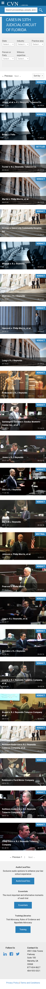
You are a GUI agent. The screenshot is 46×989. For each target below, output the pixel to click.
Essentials (23, 905)
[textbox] (8, 44)
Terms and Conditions (30, 983)
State (4, 41)
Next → (17, 76)
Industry (20, 41)
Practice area (37, 41)
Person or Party (6, 53)
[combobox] (8, 44)
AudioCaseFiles (23, 881)
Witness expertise (21, 53)
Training (23, 929)
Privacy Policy (12, 983)
